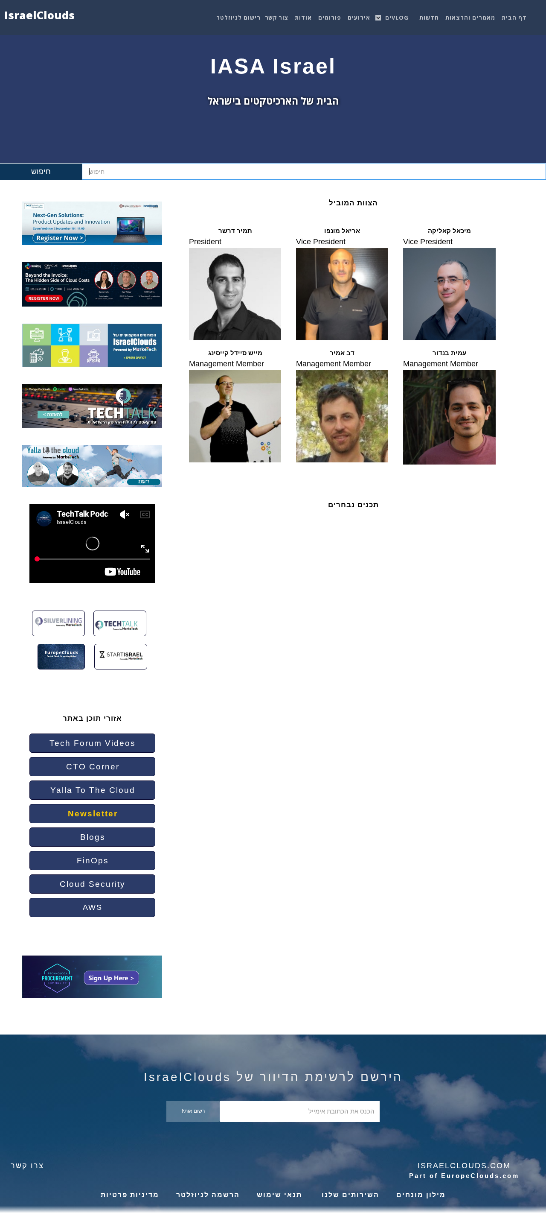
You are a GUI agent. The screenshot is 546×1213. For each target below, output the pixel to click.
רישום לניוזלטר (238, 17)
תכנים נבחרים (353, 505)
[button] (398, 15)
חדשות (429, 17)
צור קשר (276, 17)
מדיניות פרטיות (130, 1194)
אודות (303, 17)
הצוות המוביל (353, 203)
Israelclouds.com (464, 1165)
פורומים (329, 17)
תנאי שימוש (279, 1194)
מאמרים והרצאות (470, 17)
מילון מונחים (421, 1194)
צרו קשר (27, 1165)
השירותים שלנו (349, 1194)
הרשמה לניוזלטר (208, 1194)
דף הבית (514, 17)
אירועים (359, 17)
